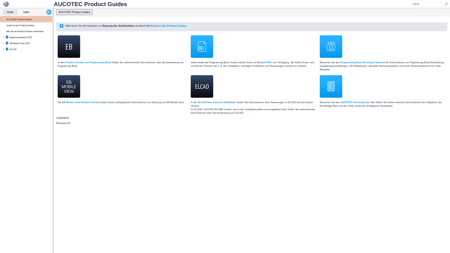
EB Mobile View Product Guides (81, 102)
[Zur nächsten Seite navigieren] (446, 17)
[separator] (53, 130)
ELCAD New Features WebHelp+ (217, 102)
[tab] (10, 12)
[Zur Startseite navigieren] (439, 17)
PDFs (269, 62)
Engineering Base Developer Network (362, 62)
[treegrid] (26, 34)
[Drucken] (442, 17)
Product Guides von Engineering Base (88, 62)
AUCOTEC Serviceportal (354, 102)
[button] (446, 4)
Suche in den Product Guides (168, 25)
